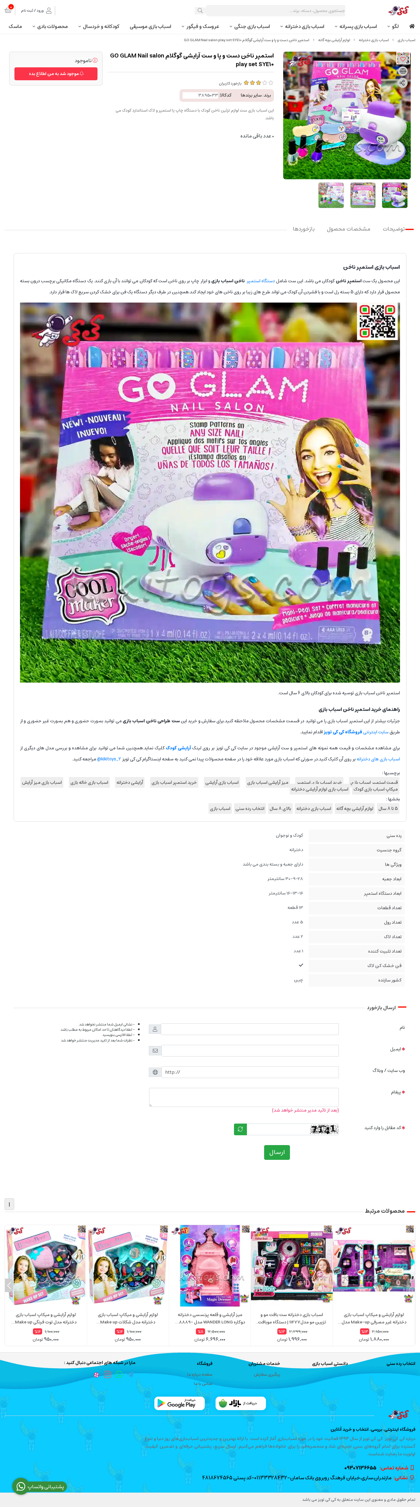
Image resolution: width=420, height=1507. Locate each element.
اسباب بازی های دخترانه (378, 759)
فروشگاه (204, 1364)
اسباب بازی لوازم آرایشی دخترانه (319, 789)
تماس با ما (203, 1383)
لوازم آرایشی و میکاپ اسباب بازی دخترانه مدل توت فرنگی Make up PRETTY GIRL (46, 1318)
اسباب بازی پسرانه (358, 26)
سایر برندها (251, 95)
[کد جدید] (240, 1129)
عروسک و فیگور (202, 26)
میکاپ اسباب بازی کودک (376, 789)
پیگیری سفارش (267, 1374)
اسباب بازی (220, 808)
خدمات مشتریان (264, 1364)
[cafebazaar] (241, 1403)
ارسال (277, 1152)
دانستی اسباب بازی (330, 1364)
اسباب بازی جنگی (252, 26)
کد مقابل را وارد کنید (382, 1128)
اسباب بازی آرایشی (222, 782)
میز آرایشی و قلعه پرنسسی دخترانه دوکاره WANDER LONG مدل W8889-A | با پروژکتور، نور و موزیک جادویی (210, 1318)
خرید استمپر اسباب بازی (174, 782)
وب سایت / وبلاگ (389, 1070)
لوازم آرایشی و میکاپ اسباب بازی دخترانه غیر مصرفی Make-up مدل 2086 (374, 1318)
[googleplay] (179, 1403)
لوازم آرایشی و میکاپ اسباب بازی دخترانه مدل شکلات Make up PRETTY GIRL (128, 1318)
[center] (200, 10)
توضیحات (394, 229)
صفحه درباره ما (199, 1374)
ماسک (15, 26)
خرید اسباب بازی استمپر (319, 782)
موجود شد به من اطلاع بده (54, 73)
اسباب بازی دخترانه (304, 26)
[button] (411, 1285)
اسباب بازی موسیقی (150, 26)
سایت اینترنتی (356, 732)
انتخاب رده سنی (250, 808)
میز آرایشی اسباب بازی (267, 782)
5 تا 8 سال (388, 808)
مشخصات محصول (348, 229)
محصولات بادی (52, 26)
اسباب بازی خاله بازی (89, 782)
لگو (395, 26)
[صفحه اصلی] (406, 40)
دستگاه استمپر (261, 281)
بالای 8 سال (280, 808)
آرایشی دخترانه (130, 782)
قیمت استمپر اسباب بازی (374, 782)
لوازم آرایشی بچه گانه (334, 40)
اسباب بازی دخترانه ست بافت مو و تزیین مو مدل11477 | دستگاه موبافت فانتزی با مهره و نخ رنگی (292, 1318)
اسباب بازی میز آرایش (42, 782)
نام (402, 1027)
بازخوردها (304, 229)
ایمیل (395, 1049)
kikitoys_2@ (109, 759)
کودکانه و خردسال (101, 26)
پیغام (396, 1092)
